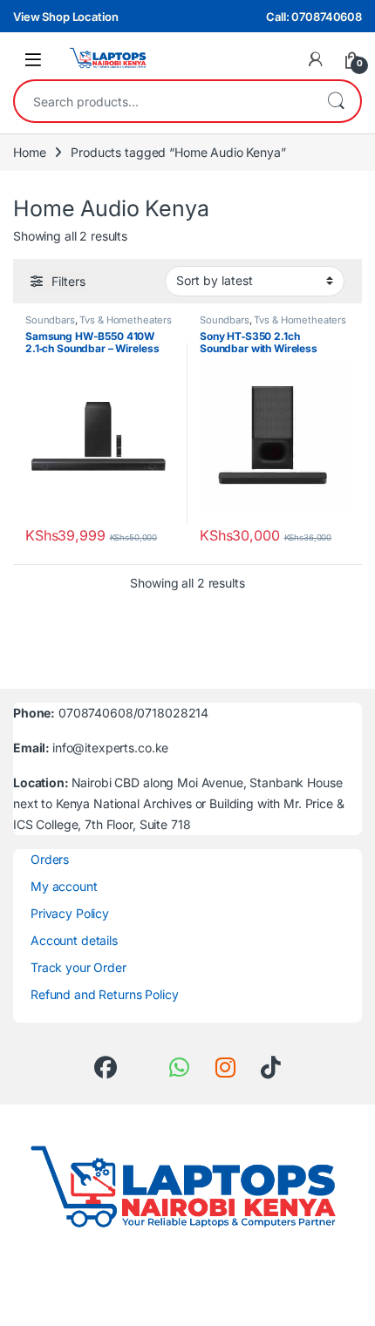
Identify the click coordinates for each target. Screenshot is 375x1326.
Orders (50, 859)
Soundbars (50, 320)
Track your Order (78, 967)
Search (335, 101)
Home (29, 152)
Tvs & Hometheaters (125, 320)
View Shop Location (65, 17)
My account (64, 886)
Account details (74, 940)
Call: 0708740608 (314, 17)
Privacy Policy (70, 913)
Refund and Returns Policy (105, 994)
